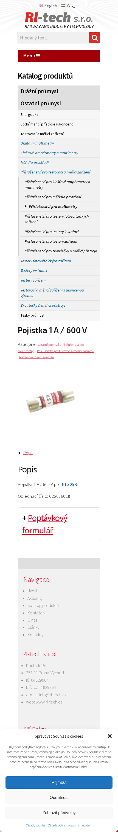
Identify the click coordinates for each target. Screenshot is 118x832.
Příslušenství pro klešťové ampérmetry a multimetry (57, 184)
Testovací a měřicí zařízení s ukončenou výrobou (52, 293)
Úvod (32, 590)
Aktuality (35, 598)
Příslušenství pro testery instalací (51, 231)
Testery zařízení (33, 280)
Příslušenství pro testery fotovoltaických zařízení (57, 219)
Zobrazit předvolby (59, 812)
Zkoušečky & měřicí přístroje (43, 305)
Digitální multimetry (37, 143)
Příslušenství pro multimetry (53, 206)
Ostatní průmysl (41, 103)
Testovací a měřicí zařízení (42, 133)
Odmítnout (59, 797)
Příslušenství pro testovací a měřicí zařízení (55, 172)
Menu (29, 56)
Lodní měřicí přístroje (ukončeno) (48, 124)
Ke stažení (36, 613)
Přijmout (59, 782)
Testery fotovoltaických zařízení (46, 260)
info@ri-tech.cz (52, 694)
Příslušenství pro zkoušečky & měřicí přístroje (61, 250)
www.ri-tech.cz (49, 702)
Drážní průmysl (39, 91)
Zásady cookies (35, 825)
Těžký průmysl (32, 315)
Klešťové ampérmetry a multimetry (49, 152)
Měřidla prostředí (35, 162)
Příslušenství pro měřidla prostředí (53, 196)
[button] (110, 736)
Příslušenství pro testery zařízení (51, 241)
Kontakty (35, 634)
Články (33, 627)
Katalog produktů (43, 605)
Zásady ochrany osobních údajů (69, 825)
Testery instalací (34, 270)
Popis (28, 452)
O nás (32, 620)
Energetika (29, 114)
